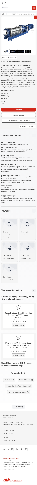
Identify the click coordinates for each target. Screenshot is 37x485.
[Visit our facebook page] (21, 449)
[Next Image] (32, 32)
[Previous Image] (4, 32)
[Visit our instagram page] (26, 449)
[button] (18, 135)
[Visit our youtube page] (16, 449)
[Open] (34, 8)
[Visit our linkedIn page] (12, 449)
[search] (34, 3)
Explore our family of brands (11, 458)
